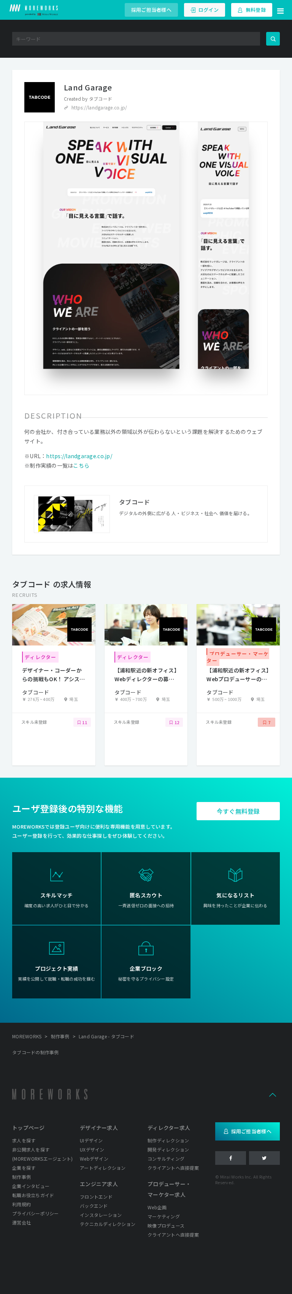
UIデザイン (91, 1140)
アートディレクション (103, 1167)
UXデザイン (92, 1149)
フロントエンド (96, 1196)
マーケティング (164, 1216)
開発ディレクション (168, 1149)
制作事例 (21, 1177)
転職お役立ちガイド (33, 1195)
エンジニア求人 (99, 1184)
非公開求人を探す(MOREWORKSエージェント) (42, 1154)
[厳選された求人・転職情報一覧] (34, 10)
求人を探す (23, 1140)
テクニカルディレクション (107, 1224)
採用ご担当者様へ (151, 9)
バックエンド (94, 1205)
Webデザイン (94, 1158)
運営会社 (21, 1222)
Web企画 (157, 1207)
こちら (81, 465)
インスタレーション (101, 1215)
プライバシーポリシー (35, 1213)
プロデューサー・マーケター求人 (169, 1189)
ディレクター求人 (169, 1127)
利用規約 (21, 1204)
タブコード (100, 98)
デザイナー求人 (99, 1127)
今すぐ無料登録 (238, 811)
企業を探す (23, 1167)
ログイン (208, 9)
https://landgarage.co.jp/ (99, 107)
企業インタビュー (30, 1186)
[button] (280, 10)
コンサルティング (166, 1158)
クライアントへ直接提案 (173, 1167)
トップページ (28, 1127)
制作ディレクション (168, 1140)
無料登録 (256, 9)
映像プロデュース (166, 1225)
